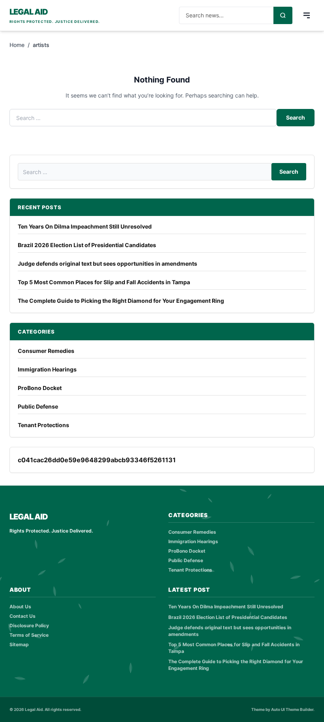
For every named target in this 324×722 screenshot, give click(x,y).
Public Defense (38, 406)
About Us (20, 606)
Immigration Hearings (47, 369)
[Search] (282, 15)
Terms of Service (29, 635)
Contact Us (22, 616)
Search (295, 117)
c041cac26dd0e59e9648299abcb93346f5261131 (97, 460)
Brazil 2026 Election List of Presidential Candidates (87, 245)
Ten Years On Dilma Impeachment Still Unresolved (85, 226)
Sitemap (19, 644)
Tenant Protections (43, 425)
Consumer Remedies (46, 350)
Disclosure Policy (29, 625)
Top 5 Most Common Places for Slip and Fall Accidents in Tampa (104, 282)
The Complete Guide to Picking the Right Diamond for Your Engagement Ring (121, 300)
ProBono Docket (40, 387)
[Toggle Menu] (307, 15)
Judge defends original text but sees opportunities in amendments (107, 263)
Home (16, 44)
